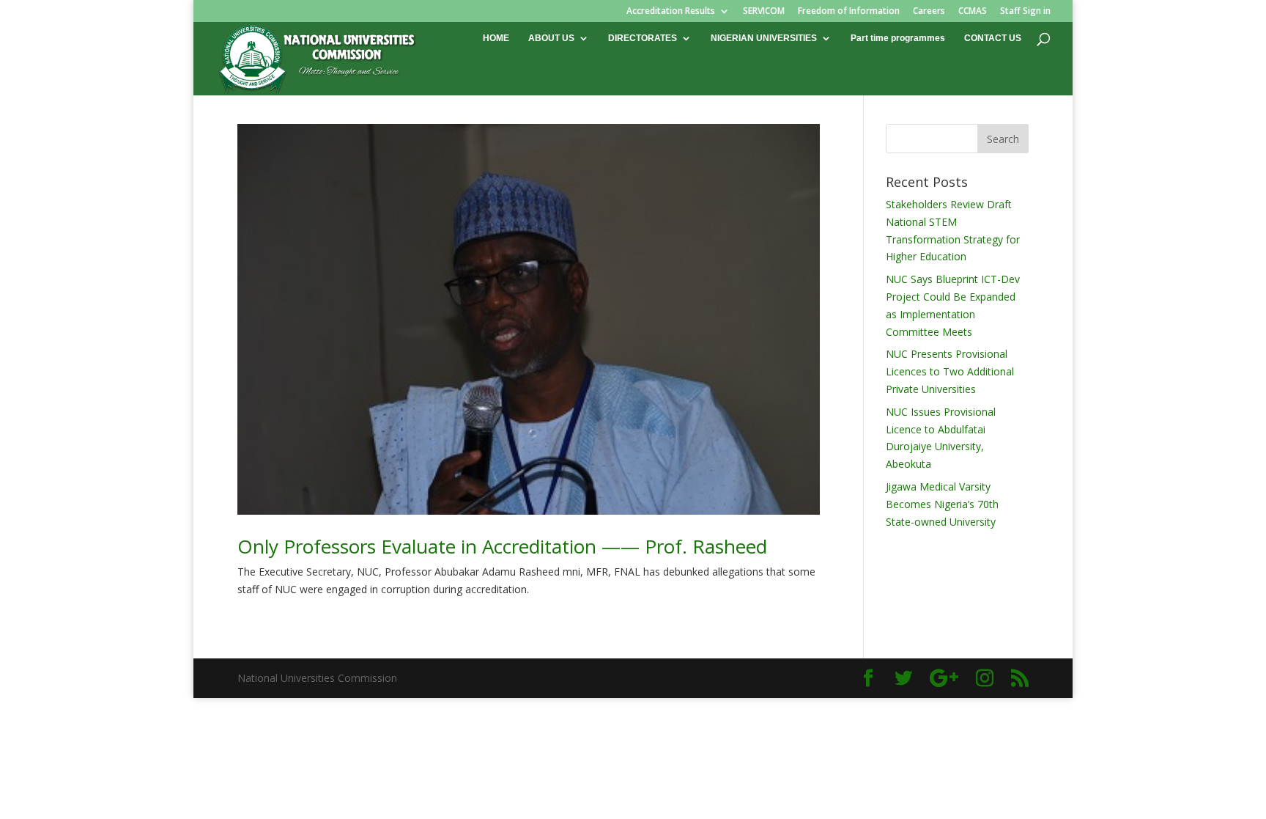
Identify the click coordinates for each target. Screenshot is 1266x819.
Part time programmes (898, 38)
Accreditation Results (670, 12)
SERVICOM (764, 12)
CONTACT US (992, 38)
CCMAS (972, 12)
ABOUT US (551, 38)
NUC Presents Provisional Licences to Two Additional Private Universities (950, 371)
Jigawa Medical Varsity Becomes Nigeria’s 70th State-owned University (942, 504)
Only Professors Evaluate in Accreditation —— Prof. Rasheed (502, 546)
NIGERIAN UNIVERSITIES (764, 38)
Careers (929, 12)
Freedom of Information (849, 12)
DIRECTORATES (642, 38)
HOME (496, 38)
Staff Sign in (1025, 12)
